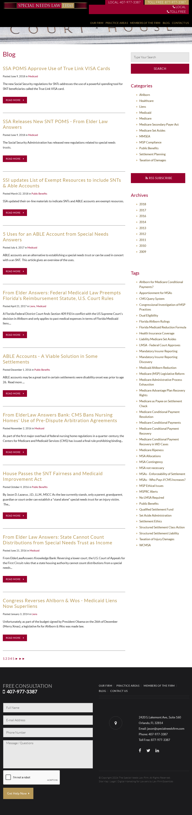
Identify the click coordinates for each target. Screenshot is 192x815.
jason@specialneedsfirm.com (165, 728)
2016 (142, 216)
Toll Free (177, 11)
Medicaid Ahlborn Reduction (157, 367)
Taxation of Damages (152, 160)
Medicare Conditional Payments (160, 422)
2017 (142, 210)
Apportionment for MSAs (155, 293)
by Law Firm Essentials (161, 781)
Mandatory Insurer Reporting (158, 351)
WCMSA (145, 545)
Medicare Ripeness (151, 450)
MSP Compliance (150, 142)
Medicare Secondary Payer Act (159, 124)
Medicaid (33, 76)
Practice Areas (117, 22)
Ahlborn (144, 94)
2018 (142, 204)
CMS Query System (151, 298)
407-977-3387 (22, 691)
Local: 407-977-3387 (124, 2)
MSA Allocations (150, 456)
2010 (142, 245)
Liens (32, 306)
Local (180, 7)
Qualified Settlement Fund (156, 509)
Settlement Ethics (150, 521)
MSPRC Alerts (148, 491)
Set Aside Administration (155, 515)
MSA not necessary (151, 468)
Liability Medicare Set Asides (157, 339)
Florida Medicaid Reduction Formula (162, 327)
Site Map (103, 781)
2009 (142, 251)
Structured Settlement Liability (159, 533)
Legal (113, 781)
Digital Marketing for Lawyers (133, 781)
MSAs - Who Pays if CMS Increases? (162, 479)
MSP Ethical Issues (151, 485)
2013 (142, 228)
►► (22, 658)
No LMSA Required (151, 497)
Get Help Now (17, 793)
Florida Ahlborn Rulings (154, 321)
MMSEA (144, 136)
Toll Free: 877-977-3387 (167, 2)
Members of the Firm (145, 22)
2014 (142, 222)
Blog (166, 22)
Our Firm (96, 22)
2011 (142, 240)
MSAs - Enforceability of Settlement (162, 474)
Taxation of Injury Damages (156, 539)
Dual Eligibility (148, 315)
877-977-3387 (160, 740)
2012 (142, 234)
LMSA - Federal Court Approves (159, 345)
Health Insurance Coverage (156, 333)
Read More (13, 100)
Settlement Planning (152, 154)
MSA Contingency (151, 462)
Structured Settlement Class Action (162, 527)
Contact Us (180, 22)
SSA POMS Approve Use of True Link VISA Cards (56, 68)
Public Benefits (39, 193)
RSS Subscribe (160, 178)
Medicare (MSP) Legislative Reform (161, 373)
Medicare (145, 118)
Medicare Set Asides (152, 130)
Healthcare (146, 100)
